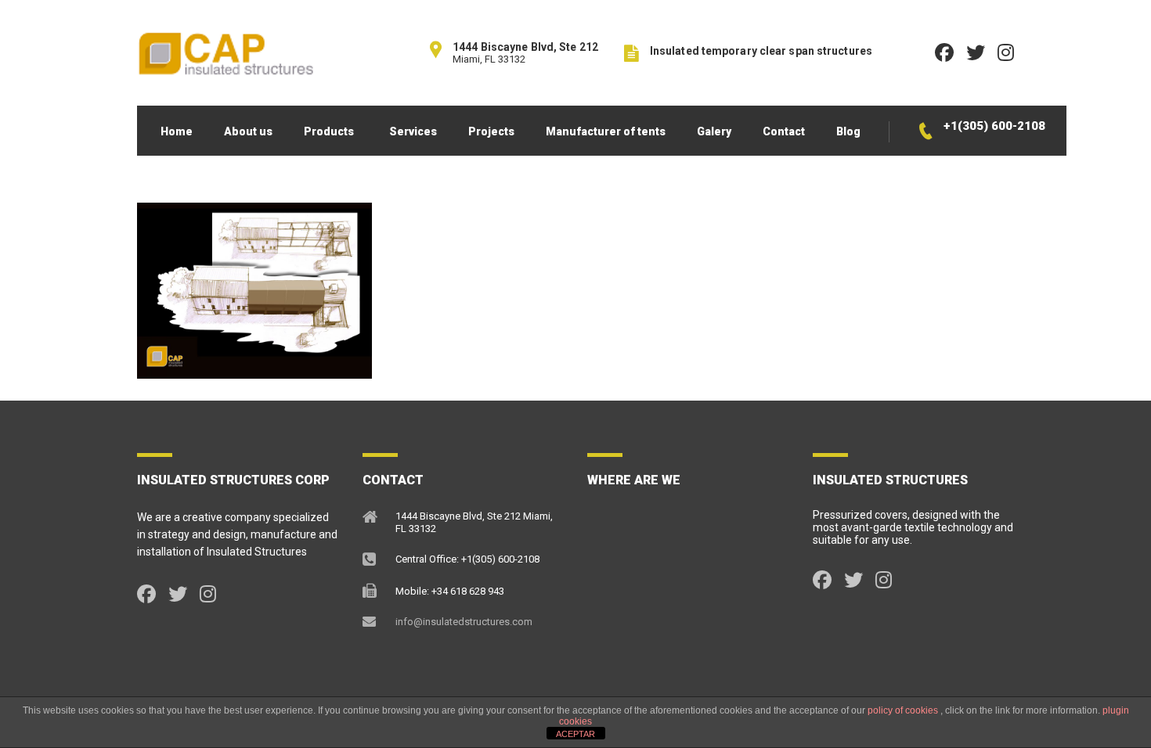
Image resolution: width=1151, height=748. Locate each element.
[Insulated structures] (225, 52)
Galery (714, 131)
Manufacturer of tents (606, 131)
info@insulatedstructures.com (463, 622)
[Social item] (146, 594)
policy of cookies (904, 710)
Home (177, 131)
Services (413, 131)
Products (329, 131)
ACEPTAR (575, 734)
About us (248, 131)
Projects (491, 131)
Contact (784, 131)
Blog (848, 131)
